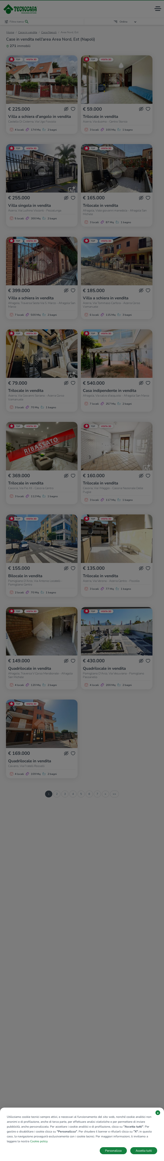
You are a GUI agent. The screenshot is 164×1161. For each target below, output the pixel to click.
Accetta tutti (144, 1151)
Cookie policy (38, 1141)
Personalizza (113, 1151)
